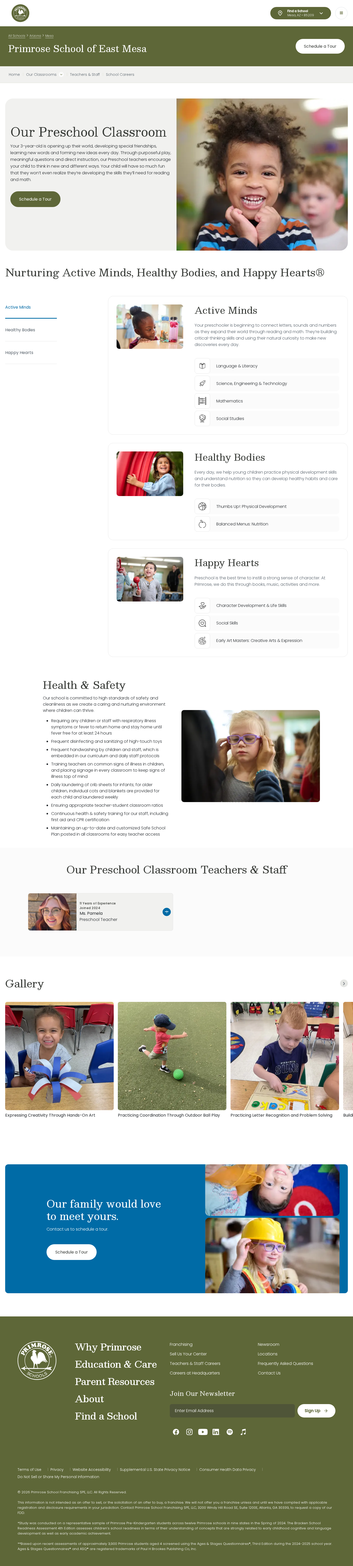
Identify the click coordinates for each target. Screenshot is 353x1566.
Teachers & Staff (85, 74)
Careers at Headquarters (195, 1373)
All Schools (16, 36)
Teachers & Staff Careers (195, 1363)
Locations (268, 1354)
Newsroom (268, 1344)
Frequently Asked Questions (285, 1363)
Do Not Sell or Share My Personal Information (58, 1476)
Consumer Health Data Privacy (227, 1469)
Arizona (35, 36)
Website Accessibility (92, 1469)
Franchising (181, 1344)
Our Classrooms (41, 74)
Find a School (106, 1415)
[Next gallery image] (344, 983)
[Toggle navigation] (341, 13)
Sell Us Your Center (188, 1354)
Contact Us (269, 1373)
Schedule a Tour (320, 46)
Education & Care (116, 1364)
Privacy (57, 1469)
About (89, 1398)
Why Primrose (108, 1346)
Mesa (49, 36)
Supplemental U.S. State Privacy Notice (155, 1469)
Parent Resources (114, 1381)
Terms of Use (29, 1469)
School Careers (120, 74)
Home (14, 74)
